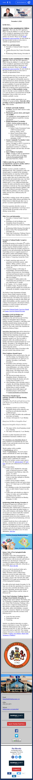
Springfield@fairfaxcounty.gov (11, 699)
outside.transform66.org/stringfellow (18, 392)
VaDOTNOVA (12, 452)
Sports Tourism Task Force (16, 724)
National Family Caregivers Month (19, 309)
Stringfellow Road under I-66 (11, 331)
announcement (19, 462)
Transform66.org (8, 450)
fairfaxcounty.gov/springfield (10, 709)
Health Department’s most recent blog (14, 37)
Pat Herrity (16, 748)
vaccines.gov (12, 116)
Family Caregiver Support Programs (15, 311)
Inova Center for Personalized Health (16, 156)
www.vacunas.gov (22, 116)
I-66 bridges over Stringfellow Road (15, 440)
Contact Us (16, 769)
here (15, 143)
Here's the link (14, 566)
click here (12, 531)
